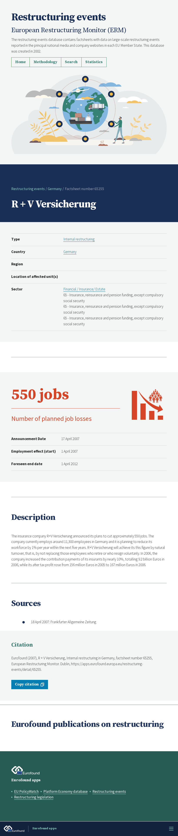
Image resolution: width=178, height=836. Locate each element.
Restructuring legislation (33, 797)
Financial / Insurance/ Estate (84, 289)
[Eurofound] (25, 770)
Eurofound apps (26, 780)
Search (71, 62)
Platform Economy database (65, 791)
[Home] (89, 114)
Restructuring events (28, 188)
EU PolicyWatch (26, 791)
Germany (55, 188)
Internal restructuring (79, 239)
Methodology (45, 62)
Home (20, 62)
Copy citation (27, 684)
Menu (171, 828)
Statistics (94, 62)
